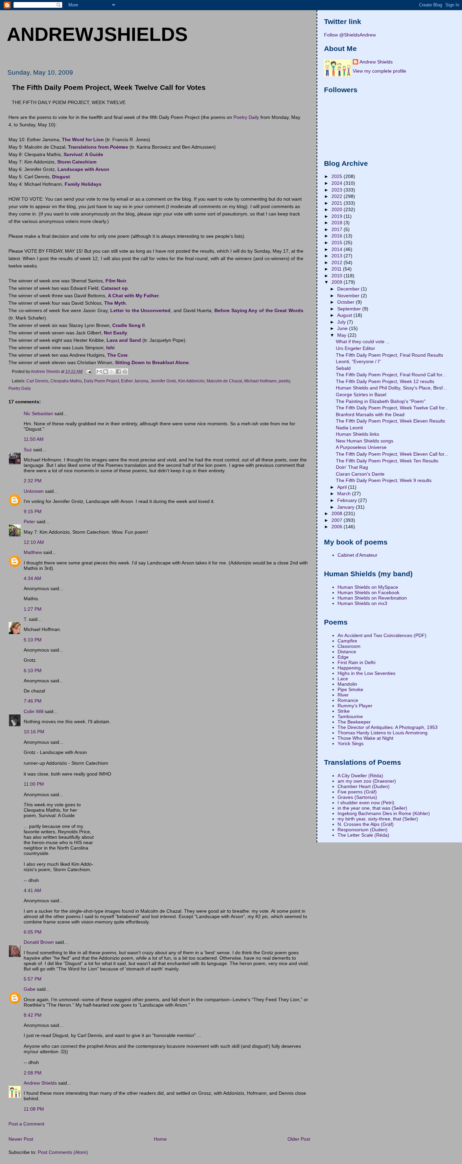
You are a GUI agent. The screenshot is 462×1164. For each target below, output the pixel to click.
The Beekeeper (354, 722)
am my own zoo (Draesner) (367, 781)
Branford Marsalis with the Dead (370, 414)
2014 (337, 249)
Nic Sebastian (38, 413)
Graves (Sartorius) (357, 797)
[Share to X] (112, 371)
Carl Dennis (37, 381)
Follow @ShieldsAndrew (350, 34)
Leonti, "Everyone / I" (358, 361)
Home (160, 1139)
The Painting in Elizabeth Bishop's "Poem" (380, 401)
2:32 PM (33, 480)
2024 (337, 183)
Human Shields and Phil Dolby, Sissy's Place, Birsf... (391, 387)
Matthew (33, 552)
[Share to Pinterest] (124, 371)
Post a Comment (26, 1124)
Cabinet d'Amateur (357, 555)
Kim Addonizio (191, 381)
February (347, 500)
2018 (337, 222)
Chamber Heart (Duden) (364, 786)
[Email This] (99, 371)
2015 (337, 242)
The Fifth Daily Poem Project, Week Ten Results (387, 460)
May (342, 335)
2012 (337, 262)
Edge (343, 657)
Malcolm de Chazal (224, 381)
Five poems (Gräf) (357, 791)
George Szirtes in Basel (361, 394)
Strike (344, 711)
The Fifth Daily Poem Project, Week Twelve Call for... (392, 407)
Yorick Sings (351, 743)
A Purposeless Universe (361, 447)
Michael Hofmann (260, 381)
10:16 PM (34, 731)
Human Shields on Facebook (368, 592)
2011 (337, 269)
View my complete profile (379, 71)
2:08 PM (33, 1073)
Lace (343, 678)
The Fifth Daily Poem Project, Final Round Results (389, 355)
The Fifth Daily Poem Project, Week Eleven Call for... (392, 454)
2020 (337, 209)
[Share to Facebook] (118, 371)
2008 (337, 513)
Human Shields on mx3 (362, 603)
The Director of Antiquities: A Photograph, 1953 (388, 727)
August (345, 315)
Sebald (343, 368)
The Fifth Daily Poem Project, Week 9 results (384, 480)
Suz (28, 449)
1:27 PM (33, 609)
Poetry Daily (246, 117)
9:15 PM (33, 511)
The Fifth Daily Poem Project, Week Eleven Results (390, 421)
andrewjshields (97, 34)
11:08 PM (34, 1109)
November (349, 295)
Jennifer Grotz (163, 381)
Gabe (30, 989)
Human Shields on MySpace (368, 587)
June (343, 328)
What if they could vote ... (363, 341)
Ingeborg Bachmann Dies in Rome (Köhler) (384, 813)
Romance (348, 700)
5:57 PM (33, 979)
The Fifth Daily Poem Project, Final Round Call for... (391, 374)
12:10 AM (34, 542)
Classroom (349, 646)
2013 (337, 255)
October (346, 302)
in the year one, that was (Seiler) (372, 808)
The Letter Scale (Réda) (363, 835)
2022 (337, 196)
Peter (29, 521)
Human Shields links (357, 434)
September (349, 308)
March (344, 493)
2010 (337, 275)
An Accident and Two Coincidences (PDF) (382, 635)
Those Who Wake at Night (365, 738)
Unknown (34, 491)
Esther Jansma (134, 381)
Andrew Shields (40, 1083)
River (343, 695)
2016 (337, 235)
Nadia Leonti (349, 427)
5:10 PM (33, 639)
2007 (337, 520)
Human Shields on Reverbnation (372, 598)
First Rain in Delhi (356, 662)
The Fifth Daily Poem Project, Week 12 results (385, 381)
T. (26, 619)
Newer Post (20, 1139)
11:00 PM (34, 784)
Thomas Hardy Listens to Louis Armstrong (383, 732)
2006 (337, 526)
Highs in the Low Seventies (366, 673)
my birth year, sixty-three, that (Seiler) (378, 818)
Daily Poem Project (101, 381)
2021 (337, 203)
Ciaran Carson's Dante (360, 474)
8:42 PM (33, 1015)
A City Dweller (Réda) (360, 775)
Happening (349, 667)
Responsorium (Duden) (363, 829)
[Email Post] (88, 371)
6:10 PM (33, 670)
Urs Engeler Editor (355, 348)
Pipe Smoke (350, 689)
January (346, 507)
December (349, 289)
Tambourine (350, 716)
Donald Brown (39, 942)
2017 (337, 229)
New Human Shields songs (364, 441)
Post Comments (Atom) (63, 1152)
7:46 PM (33, 701)
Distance (347, 651)
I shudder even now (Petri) (366, 802)
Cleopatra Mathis (66, 381)
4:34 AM (32, 578)
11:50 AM (34, 439)
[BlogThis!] (105, 371)
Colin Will (33, 711)
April (342, 487)
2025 (337, 176)
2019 (337, 216)
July (342, 322)
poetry (284, 381)
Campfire (347, 640)
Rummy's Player (355, 705)
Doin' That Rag (352, 467)
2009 (337, 282)
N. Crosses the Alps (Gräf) (366, 824)
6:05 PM (33, 932)
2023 (337, 190)
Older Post (298, 1139)
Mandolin (347, 684)
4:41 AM (32, 890)
